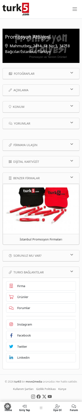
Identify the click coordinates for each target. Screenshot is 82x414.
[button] (7, 406)
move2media (34, 381)
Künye (62, 389)
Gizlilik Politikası (46, 389)
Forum (74, 409)
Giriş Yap (24, 409)
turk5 (17, 381)
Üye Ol (57, 409)
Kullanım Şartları (23, 389)
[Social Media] (33, 396)
